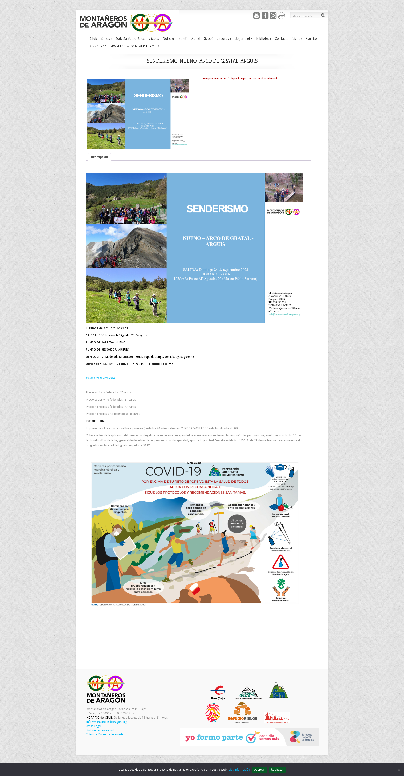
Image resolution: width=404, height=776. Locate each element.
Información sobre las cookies (105, 734)
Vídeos (153, 38)
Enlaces (106, 38)
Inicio (89, 46)
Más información (239, 769)
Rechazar (277, 769)
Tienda (297, 38)
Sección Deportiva (217, 38)
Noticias (169, 38)
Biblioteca (263, 38)
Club (93, 38)
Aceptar (259, 769)
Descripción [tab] (99, 157)
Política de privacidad (100, 730)
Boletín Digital (189, 38)
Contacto (281, 38)
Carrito (311, 38)
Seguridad (243, 38)
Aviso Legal (93, 726)
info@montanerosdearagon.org (106, 721)
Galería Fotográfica (130, 38)
